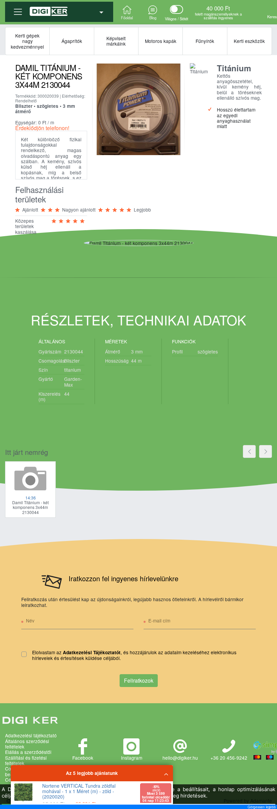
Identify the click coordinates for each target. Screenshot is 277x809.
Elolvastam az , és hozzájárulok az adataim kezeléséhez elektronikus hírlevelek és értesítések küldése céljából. (134, 655)
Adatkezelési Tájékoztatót (92, 652)
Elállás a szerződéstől (28, 752)
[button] (59, 9)
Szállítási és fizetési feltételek (26, 760)
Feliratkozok (138, 680)
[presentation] (249, 451)
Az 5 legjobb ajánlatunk (92, 773)
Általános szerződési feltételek (27, 744)
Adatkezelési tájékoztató (31, 735)
